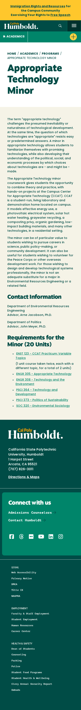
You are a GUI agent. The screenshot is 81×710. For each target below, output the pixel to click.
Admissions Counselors (30, 513)
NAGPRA (15, 595)
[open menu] (74, 25)
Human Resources (22, 625)
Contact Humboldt (25, 520)
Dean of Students (23, 648)
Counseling (18, 654)
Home (11, 53)
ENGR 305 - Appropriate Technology (43, 374)
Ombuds (15, 689)
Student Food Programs (26, 672)
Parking (16, 660)
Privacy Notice (21, 578)
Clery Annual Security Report (31, 683)
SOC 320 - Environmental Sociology (43, 406)
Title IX (17, 589)
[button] (60, 25)
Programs (50, 53)
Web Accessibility (23, 572)
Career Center (20, 631)
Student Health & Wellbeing (30, 678)
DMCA (14, 584)
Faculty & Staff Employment (30, 613)
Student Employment (24, 619)
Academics (15, 36)
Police (15, 666)
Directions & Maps (23, 477)
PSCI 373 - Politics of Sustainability (42, 400)
